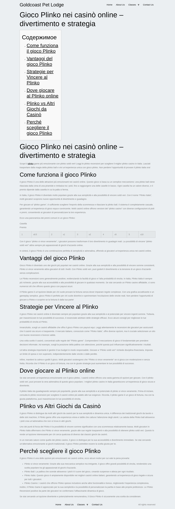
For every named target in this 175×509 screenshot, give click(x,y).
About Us (120, 5)
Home (109, 5)
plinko (30, 163)
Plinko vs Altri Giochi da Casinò (41, 109)
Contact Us (148, 5)
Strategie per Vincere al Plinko (40, 77)
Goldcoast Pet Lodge (42, 4)
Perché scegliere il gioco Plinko (39, 127)
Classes (132, 5)
